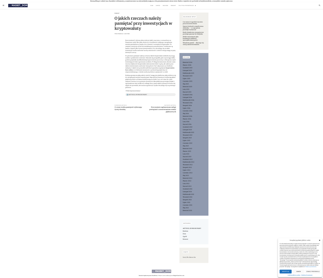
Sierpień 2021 (187, 200)
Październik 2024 (188, 100)
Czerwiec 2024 (187, 111)
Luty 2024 (186, 121)
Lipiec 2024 (186, 108)
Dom (151, 5)
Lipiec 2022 (186, 170)
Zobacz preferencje (313, 271)
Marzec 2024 (187, 119)
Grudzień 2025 (187, 68)
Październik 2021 (188, 194)
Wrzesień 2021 (187, 197)
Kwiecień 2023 (187, 148)
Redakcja (120, 33)
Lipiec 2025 (186, 78)
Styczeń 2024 (187, 124)
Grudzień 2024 (187, 94)
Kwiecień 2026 (187, 62)
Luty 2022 (186, 183)
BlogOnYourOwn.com (178, 275)
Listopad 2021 (187, 191)
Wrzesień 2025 (187, 76)
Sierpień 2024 (187, 105)
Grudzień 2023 (187, 127)
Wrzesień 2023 (187, 135)
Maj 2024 (186, 113)
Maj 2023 (186, 146)
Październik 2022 (188, 162)
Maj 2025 (186, 84)
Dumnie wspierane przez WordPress (148, 275)
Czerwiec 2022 (187, 173)
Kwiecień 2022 (187, 178)
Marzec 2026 (187, 65)
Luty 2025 (186, 89)
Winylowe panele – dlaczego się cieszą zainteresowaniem (193, 43)
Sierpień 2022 (187, 167)
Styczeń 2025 (187, 92)
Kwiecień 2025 (187, 86)
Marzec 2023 (187, 151)
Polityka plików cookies (294, 275)
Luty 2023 (186, 154)
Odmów (298, 271)
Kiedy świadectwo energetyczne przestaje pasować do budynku (193, 33)
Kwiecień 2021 (187, 210)
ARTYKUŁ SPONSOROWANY (192, 228)
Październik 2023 (188, 132)
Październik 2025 (188, 73)
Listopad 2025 (187, 70)
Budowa (165, 5)
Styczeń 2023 (187, 156)
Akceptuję (285, 271)
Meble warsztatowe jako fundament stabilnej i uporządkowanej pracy (191, 38)
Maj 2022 (186, 175)
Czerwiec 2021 (187, 205)
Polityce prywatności (310, 266)
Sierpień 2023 (187, 138)
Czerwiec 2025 (187, 81)
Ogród (158, 5)
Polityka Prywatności (306, 275)
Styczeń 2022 (187, 186)
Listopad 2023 (187, 130)
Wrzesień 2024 (187, 103)
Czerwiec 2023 (187, 143)
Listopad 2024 (187, 97)
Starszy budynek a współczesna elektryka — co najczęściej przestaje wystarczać (193, 27)
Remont (173, 5)
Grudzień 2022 (188, 159)
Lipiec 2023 (186, 140)
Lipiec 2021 (186, 202)
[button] (319, 240)
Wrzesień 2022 (188, 165)
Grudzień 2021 (187, 189)
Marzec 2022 (187, 181)
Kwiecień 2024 (187, 116)
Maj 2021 (186, 208)
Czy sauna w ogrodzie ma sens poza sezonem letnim (193, 22)
